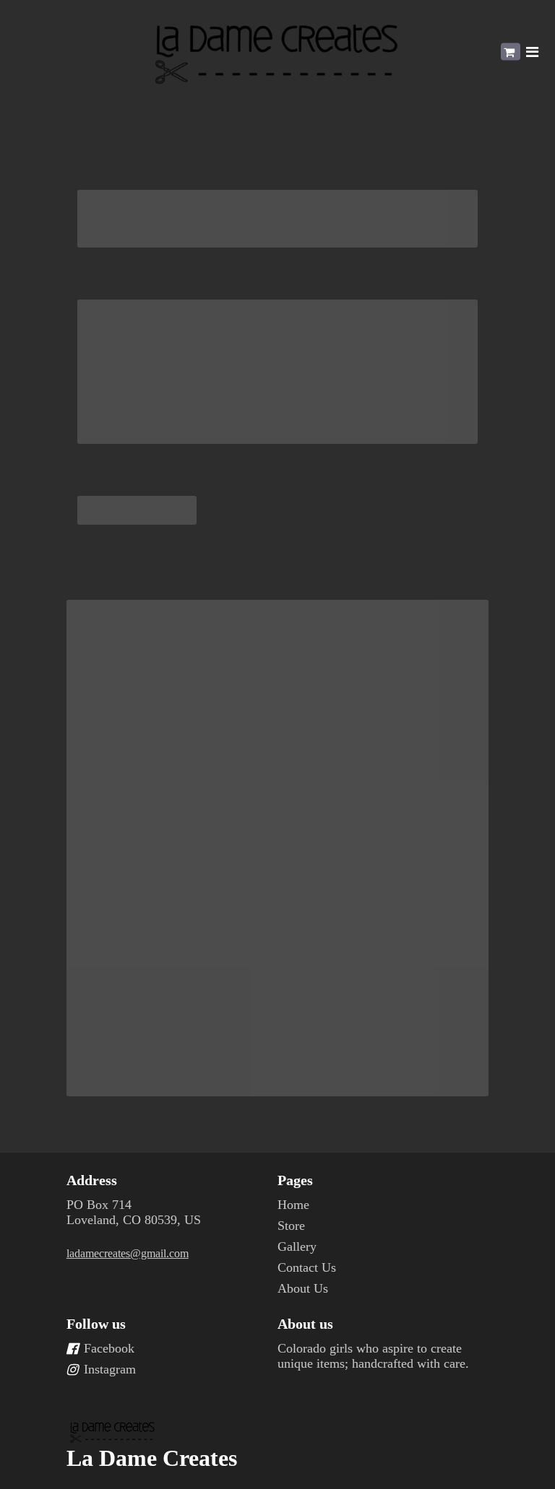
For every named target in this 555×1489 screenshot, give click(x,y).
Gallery (297, 1246)
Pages (295, 1180)
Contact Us (307, 1267)
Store (291, 1225)
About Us (303, 1288)
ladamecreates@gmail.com (127, 1253)
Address (91, 1180)
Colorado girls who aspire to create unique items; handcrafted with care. (373, 1356)
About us (305, 1324)
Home (293, 1204)
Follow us (96, 1324)
